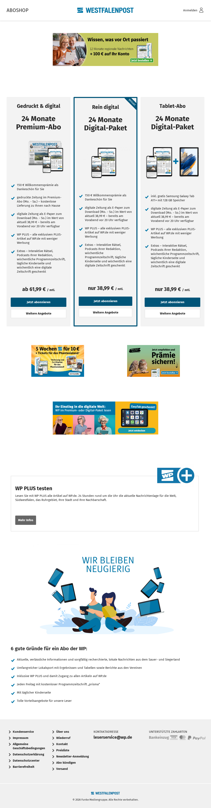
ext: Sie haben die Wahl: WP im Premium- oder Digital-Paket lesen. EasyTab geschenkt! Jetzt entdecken (105, 430)
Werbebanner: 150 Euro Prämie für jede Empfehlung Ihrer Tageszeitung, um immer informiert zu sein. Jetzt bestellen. (153, 373)
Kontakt (62, 744)
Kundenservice (23, 732)
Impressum (20, 738)
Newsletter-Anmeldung (72, 756)
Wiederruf (63, 738)
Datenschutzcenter (26, 760)
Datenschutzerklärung (28, 754)
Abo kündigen (66, 762)
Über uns (62, 732)
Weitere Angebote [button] (38, 313)
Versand (62, 769)
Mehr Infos (25, 520)
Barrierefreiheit (23, 767)
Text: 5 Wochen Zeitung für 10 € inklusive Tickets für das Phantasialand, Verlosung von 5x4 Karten (57, 373)
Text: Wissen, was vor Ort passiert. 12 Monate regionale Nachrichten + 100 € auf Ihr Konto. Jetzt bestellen (105, 62)
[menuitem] (187, 10)
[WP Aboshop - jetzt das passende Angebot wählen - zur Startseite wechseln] (105, 10)
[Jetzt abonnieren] (38, 157)
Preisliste (62, 750)
